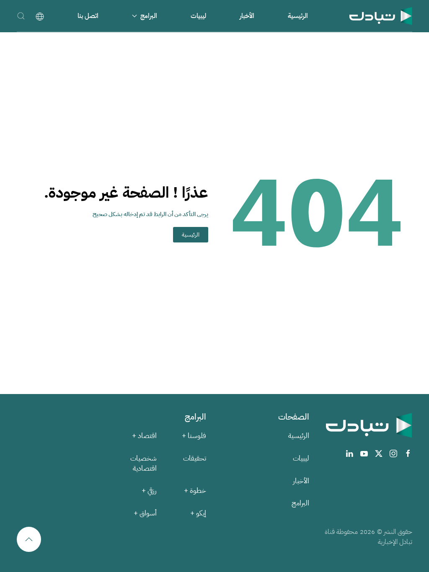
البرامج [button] (148, 16)
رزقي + (149, 490)
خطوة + (195, 490)
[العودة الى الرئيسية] (380, 15)
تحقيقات (194, 458)
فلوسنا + (194, 435)
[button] (21, 15)
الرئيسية (298, 16)
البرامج (300, 503)
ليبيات (198, 16)
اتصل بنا (88, 16)
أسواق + (145, 513)
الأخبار (247, 16)
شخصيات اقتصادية (143, 463)
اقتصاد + (144, 435)
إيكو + (198, 513)
